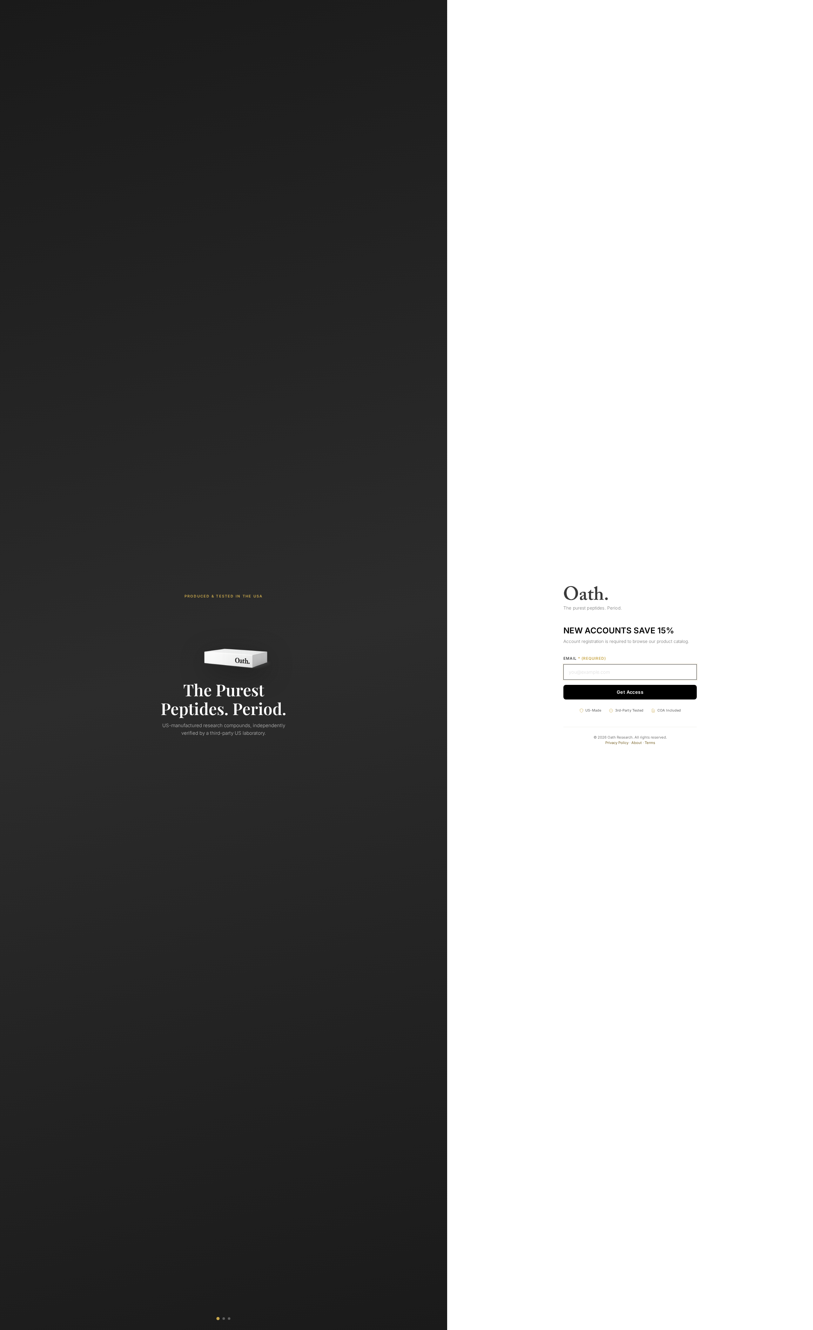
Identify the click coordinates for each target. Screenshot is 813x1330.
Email (584, 658)
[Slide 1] (217, 1318)
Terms (650, 742)
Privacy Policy (616, 742)
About (636, 742)
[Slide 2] (223, 1318)
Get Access (630, 692)
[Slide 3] (229, 1318)
